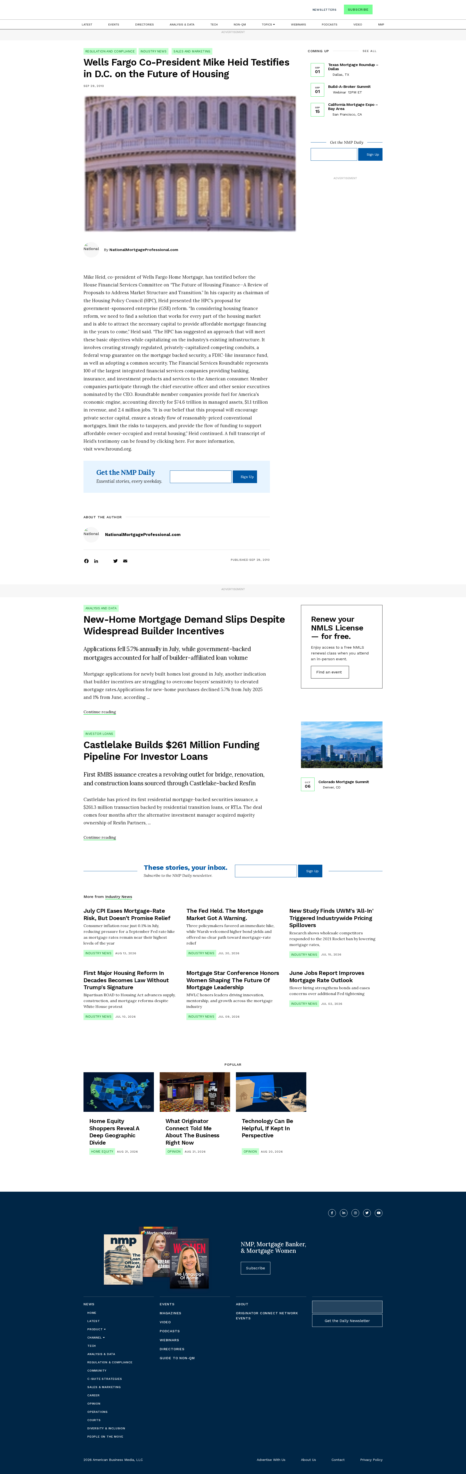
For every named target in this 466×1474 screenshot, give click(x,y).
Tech (214, 24)
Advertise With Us (271, 1460)
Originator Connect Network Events (267, 1315)
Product (95, 1329)
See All (370, 51)
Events (113, 24)
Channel (95, 1337)
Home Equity (102, 1151)
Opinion (174, 1151)
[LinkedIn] (96, 561)
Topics (267, 24)
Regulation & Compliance (109, 1362)
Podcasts (329, 24)
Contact (338, 1460)
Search (378, 10)
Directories (144, 24)
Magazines (170, 1313)
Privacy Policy (371, 1460)
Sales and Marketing (192, 51)
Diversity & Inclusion (106, 1428)
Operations (97, 1412)
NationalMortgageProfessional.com (143, 249)
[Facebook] (86, 561)
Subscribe (358, 9)
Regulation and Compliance (110, 51)
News (88, 1304)
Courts (94, 1420)
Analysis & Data (182, 24)
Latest (87, 24)
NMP (381, 24)
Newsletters (325, 9)
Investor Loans (99, 734)
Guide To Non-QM (177, 1358)
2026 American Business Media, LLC (113, 1460)
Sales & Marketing (104, 1387)
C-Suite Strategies (104, 1379)
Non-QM (240, 24)
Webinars (298, 24)
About (242, 1304)
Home (91, 1313)
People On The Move (105, 1436)
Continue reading (99, 711)
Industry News (153, 51)
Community (97, 1370)
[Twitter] (115, 561)
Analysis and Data (101, 608)
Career (93, 1395)
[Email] (125, 561)
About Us (308, 1460)
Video (357, 24)
